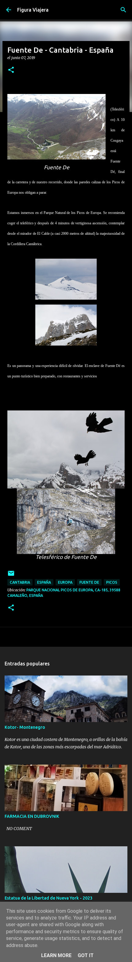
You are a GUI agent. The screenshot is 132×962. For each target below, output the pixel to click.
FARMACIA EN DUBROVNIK (32, 816)
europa (65, 582)
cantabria (20, 582)
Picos (111, 582)
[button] (11, 70)
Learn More (56, 955)
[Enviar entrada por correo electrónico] (11, 576)
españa (44, 582)
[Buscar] (123, 9)
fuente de (89, 582)
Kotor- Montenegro (25, 727)
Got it (86, 955)
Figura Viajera (33, 10)
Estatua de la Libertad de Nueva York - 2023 (48, 898)
